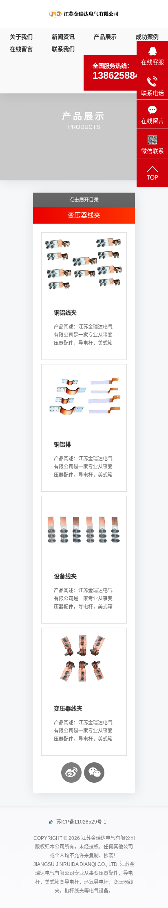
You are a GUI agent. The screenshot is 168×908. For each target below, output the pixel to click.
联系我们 (63, 49)
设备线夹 (65, 576)
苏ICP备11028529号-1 (80, 822)
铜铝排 (62, 444)
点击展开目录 (84, 200)
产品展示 (105, 36)
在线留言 (21, 49)
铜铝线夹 (65, 312)
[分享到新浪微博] (71, 772)
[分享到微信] (94, 772)
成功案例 (147, 36)
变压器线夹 (68, 708)
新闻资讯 (63, 36)
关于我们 (21, 36)
